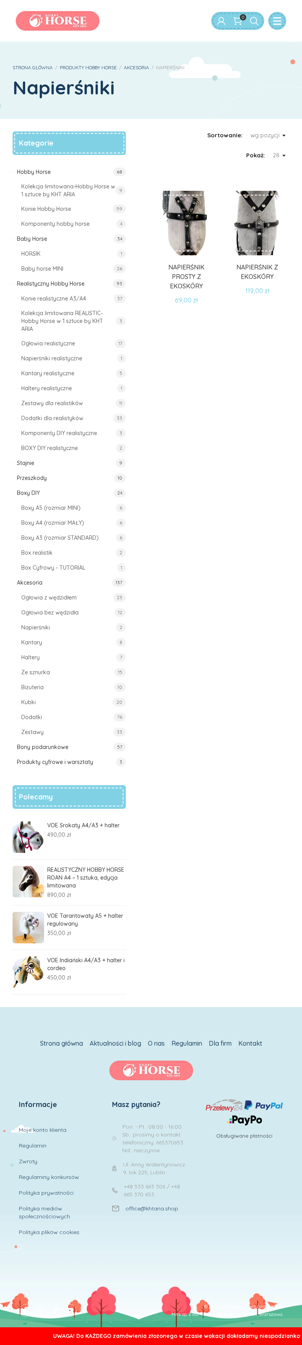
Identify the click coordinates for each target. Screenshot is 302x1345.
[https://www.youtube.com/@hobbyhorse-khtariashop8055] (70, 1310)
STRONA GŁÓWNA (33, 67)
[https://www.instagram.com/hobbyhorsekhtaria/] (40, 1310)
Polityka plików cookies (49, 1232)
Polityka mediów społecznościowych (44, 1212)
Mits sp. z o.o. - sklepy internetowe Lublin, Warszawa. (227, 1314)
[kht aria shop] (57, 21)
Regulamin (186, 1043)
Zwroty (28, 1161)
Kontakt (250, 1043)
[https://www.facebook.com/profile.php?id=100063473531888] (25, 1310)
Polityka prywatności (46, 1192)
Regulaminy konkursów (49, 1177)
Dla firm (220, 1043)
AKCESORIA (136, 67)
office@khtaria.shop (151, 1208)
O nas (156, 1043)
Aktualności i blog (115, 1043)
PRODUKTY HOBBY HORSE (88, 67)
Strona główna (61, 1043)
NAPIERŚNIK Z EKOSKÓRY (257, 271)
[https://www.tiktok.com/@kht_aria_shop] (55, 1310)
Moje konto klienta (42, 1129)
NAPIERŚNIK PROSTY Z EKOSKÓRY (186, 276)
